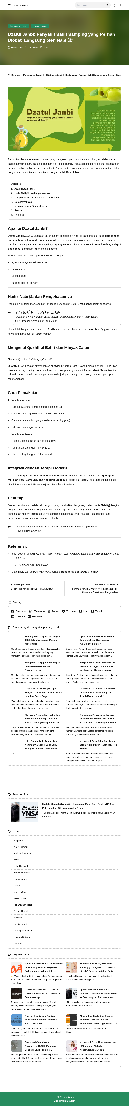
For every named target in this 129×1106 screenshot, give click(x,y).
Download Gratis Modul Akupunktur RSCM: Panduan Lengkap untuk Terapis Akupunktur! (40, 1046)
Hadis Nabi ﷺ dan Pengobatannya (32, 193)
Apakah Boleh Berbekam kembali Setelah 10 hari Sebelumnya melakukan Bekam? (97, 640)
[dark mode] (114, 5)
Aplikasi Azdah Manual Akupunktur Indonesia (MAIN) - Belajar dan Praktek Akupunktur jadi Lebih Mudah (43, 967)
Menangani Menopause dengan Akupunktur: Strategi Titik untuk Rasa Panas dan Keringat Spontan (98, 719)
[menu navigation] (9, 5)
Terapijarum (20, 5)
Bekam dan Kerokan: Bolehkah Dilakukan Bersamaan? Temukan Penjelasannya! (42, 993)
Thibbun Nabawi (40, 26)
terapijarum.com (67, 1101)
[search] (107, 5)
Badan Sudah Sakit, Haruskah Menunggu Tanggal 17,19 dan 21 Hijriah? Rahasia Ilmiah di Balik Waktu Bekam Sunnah (97, 967)
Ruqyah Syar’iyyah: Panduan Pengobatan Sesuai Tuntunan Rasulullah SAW (41, 1020)
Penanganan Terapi (18, 26)
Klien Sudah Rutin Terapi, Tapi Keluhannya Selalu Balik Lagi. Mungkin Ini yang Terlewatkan (41, 745)
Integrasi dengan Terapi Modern (30, 206)
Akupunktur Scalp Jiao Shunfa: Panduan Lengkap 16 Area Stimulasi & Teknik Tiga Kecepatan (98, 1020)
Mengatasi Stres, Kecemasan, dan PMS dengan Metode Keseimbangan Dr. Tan (98, 1046)
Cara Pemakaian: (23, 201)
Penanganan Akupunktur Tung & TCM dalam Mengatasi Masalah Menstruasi (42, 640)
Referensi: (19, 214)
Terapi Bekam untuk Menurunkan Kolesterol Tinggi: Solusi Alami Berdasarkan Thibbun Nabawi (97, 666)
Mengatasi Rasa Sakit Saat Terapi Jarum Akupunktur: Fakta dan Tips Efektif (98, 745)
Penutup (18, 210)
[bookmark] (119, 5)
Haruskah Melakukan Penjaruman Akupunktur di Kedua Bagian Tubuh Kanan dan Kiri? (98, 692)
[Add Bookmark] (44, 47)
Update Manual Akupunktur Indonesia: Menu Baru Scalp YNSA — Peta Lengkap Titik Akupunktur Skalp (78, 806)
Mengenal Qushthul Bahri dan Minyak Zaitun (37, 197)
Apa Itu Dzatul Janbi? (25, 189)
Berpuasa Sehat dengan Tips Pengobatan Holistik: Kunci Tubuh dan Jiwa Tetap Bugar (43, 692)
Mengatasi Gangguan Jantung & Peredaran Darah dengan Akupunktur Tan (42, 666)
